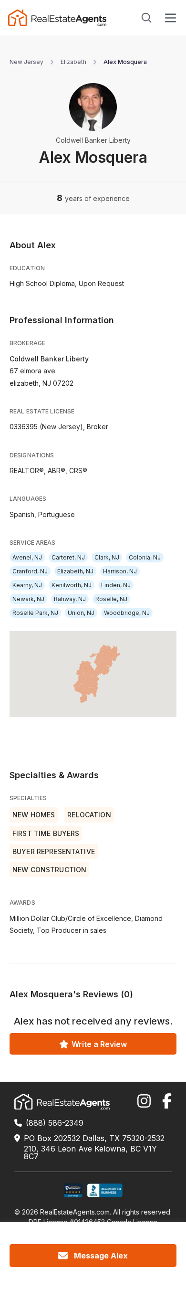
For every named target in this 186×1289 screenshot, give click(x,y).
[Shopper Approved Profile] (73, 1190)
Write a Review (99, 1044)
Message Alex (101, 1255)
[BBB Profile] (105, 1190)
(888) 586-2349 (54, 1123)
